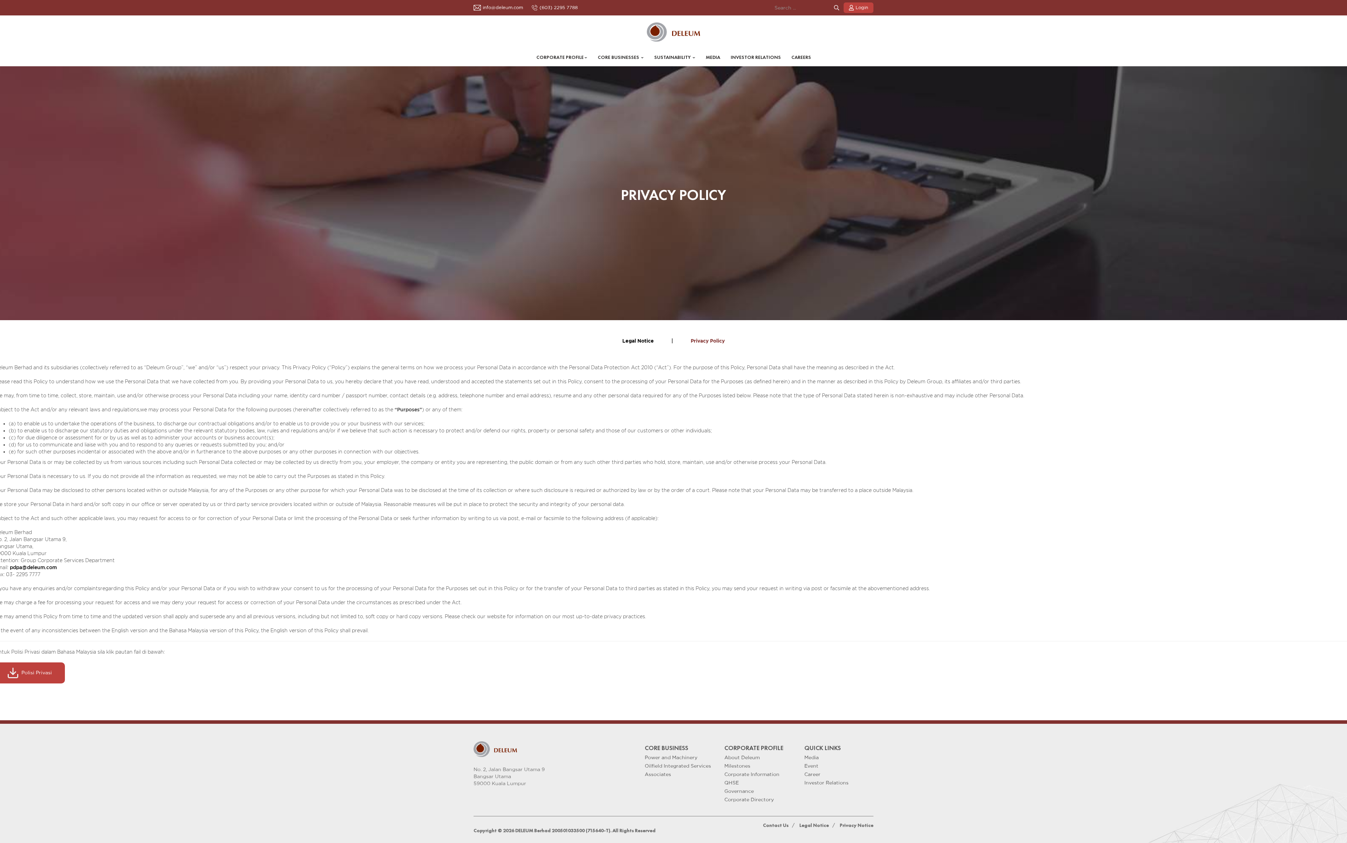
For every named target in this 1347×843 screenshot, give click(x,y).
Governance (739, 791)
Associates (658, 774)
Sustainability (673, 57)
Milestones (737, 766)
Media (713, 57)
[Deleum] (674, 32)
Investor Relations (756, 57)
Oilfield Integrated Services (678, 766)
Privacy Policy (708, 341)
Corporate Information (751, 774)
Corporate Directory (749, 799)
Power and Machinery (671, 757)
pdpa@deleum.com (33, 567)
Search (837, 8)
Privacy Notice (856, 825)
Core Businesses (619, 57)
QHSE (731, 782)
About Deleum (742, 757)
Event (811, 766)
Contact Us (776, 825)
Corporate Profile (560, 57)
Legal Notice (638, 341)
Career (812, 774)
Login (862, 7)
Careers (801, 57)
